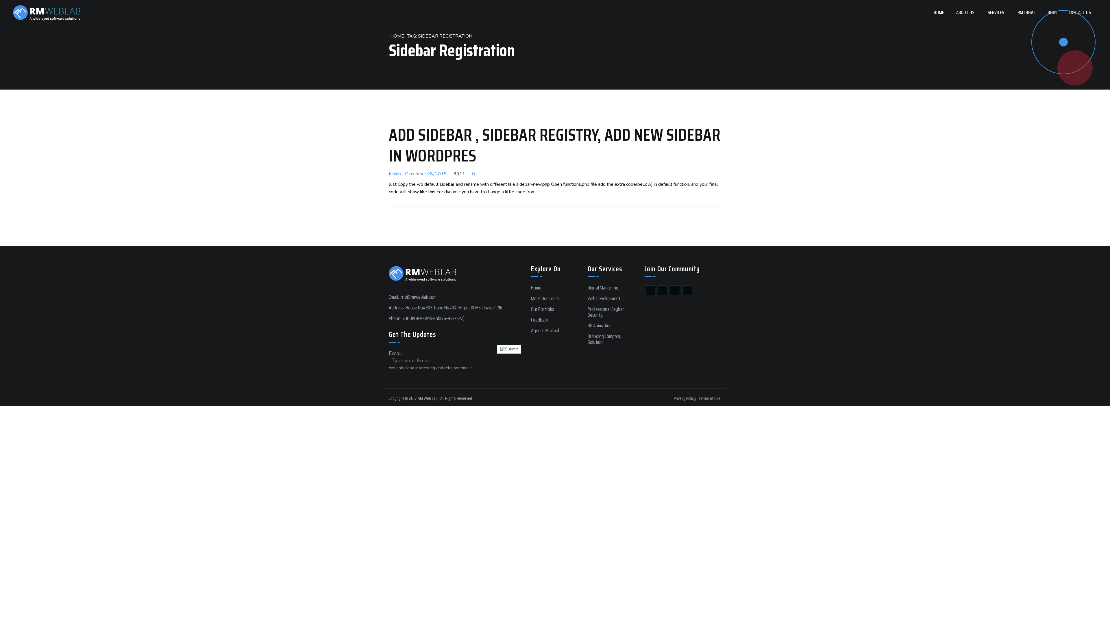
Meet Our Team (545, 298)
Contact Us (1080, 12)
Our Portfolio (542, 309)
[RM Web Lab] (47, 12)
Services (996, 12)
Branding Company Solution (604, 339)
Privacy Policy (685, 398)
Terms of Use (709, 398)
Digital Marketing (603, 288)
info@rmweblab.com (418, 297)
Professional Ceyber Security (606, 312)
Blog (1052, 12)
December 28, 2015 (426, 174)
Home (939, 12)
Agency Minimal (545, 330)
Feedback (539, 320)
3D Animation (600, 326)
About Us (965, 12)
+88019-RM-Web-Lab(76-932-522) (433, 318)
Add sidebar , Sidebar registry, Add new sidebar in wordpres (554, 145)
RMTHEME (1026, 12)
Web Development (604, 298)
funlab (395, 174)
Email (395, 353)
